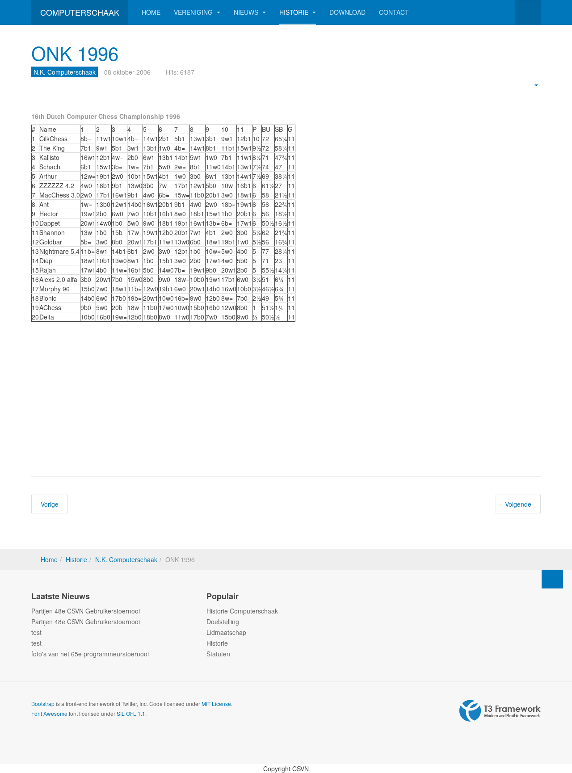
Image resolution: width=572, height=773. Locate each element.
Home (151, 12)
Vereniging (194, 12)
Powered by (500, 711)
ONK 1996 (74, 52)
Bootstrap (43, 703)
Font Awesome (49, 713)
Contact (394, 12)
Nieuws (247, 12)
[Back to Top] (552, 579)
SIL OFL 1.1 (131, 713)
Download (347, 12)
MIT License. (217, 703)
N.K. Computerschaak (126, 559)
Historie (294, 12)
